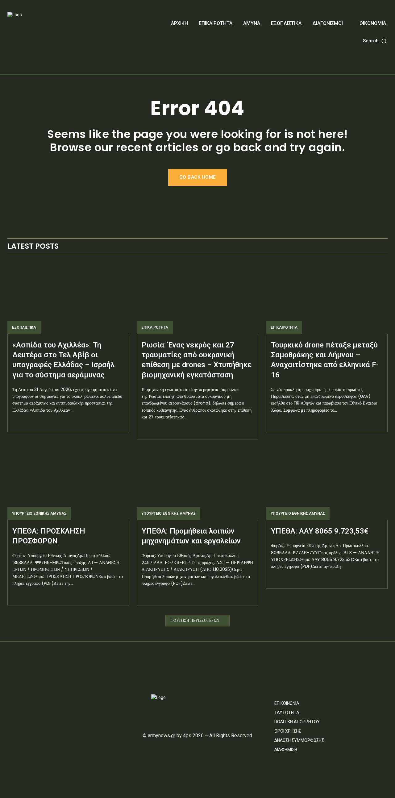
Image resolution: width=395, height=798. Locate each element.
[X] (33, 700)
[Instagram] (21, 700)
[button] (375, 40)
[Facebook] (10, 700)
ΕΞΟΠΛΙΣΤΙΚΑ (24, 327)
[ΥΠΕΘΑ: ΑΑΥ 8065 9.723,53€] (327, 483)
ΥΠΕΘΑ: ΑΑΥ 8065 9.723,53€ (319, 531)
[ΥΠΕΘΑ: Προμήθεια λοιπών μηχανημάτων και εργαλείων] (197, 483)
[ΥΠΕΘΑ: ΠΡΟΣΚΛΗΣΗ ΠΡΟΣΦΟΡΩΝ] (68, 483)
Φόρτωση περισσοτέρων (195, 620)
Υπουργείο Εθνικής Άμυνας (39, 513)
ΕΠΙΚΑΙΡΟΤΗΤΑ (154, 327)
